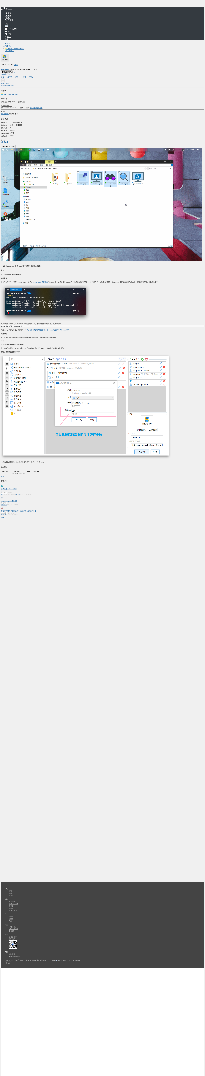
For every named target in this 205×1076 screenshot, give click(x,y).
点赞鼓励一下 (7, 106)
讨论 (17, 77)
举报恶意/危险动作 (9, 146)
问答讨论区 (12, 927)
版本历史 (12, 908)
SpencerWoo (5, 69)
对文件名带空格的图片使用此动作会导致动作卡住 (18, 511)
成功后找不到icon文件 (9, 489)
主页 (9, 13)
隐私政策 (12, 954)
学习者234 (4, 504)
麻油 (2, 494)
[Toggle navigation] (2, 9)
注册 (7, 39)
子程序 (11, 919)
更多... (3, 476)
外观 (10, 921)
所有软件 (8, 46)
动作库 (7, 44)
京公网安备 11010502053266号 (69, 960)
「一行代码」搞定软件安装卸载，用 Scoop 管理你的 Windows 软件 (47, 330)
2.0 (8, 18)
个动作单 (5, 114)
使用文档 (12, 901)
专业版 (10, 20)
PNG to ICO (9, 51)
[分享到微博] (2, 142)
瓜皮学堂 (12, 910)
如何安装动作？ (6, 74)
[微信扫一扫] (5, 142)
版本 (9, 77)
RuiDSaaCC (4, 514)
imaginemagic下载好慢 (9, 501)
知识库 (11, 906)
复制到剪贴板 (7, 72)
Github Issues (13, 929)
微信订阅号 (12, 939)
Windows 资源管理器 (10, 94)
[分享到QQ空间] (7, 142)
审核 (31, 77)
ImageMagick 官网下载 (40, 282)
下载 (9, 16)
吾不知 (18, 494)
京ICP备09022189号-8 (45, 960)
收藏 (4, 111)
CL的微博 (13, 937)
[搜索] (6, 26)
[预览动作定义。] (14, 72)
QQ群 (12, 931)
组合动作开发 (13, 904)
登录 (9, 37)
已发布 (16, 65)
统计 (24, 77)
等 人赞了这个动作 (36, 108)
